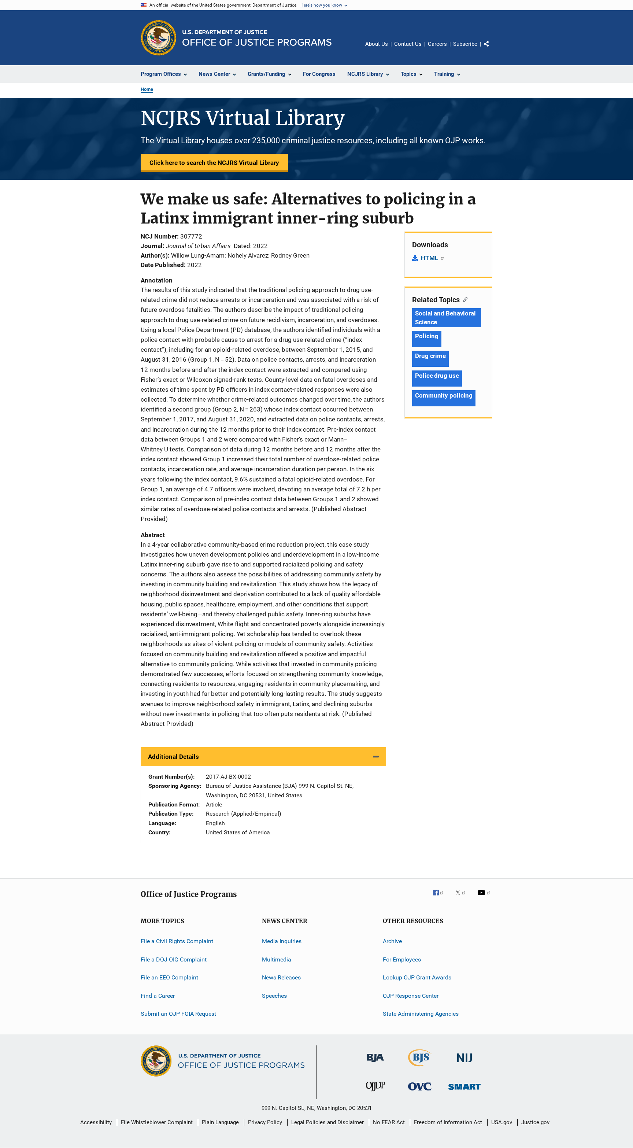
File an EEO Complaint (169, 977)
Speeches (274, 995)
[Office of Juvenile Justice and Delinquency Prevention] (375, 1092)
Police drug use (437, 375)
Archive (392, 941)
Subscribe (465, 44)
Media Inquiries (281, 941)
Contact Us (408, 44)
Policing (426, 336)
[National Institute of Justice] (464, 1063)
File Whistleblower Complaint (157, 1122)
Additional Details (173, 756)
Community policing (444, 395)
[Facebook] (441, 898)
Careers (437, 44)
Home (147, 89)
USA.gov (501, 1122)
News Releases (281, 977)
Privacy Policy (265, 1122)
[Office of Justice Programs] (159, 38)
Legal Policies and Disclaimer (327, 1122)
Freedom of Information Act (448, 1122)
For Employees (402, 959)
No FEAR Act (389, 1122)
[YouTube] (485, 898)
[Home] (257, 38)
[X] (463, 898)
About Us (376, 44)
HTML (430, 258)
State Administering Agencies (421, 1013)
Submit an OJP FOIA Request (178, 1013)
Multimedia (276, 959)
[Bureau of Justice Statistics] (420, 1068)
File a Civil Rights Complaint (177, 941)
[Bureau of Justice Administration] (375, 1063)
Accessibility (96, 1122)
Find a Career (158, 995)
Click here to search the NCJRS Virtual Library (214, 162)
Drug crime (430, 355)
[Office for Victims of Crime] (420, 1091)
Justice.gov (535, 1122)
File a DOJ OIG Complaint (174, 959)
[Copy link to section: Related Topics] (463, 299)
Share (492, 49)
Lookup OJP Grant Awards (417, 977)
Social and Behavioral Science (445, 318)
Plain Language (220, 1122)
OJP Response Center (410, 995)
